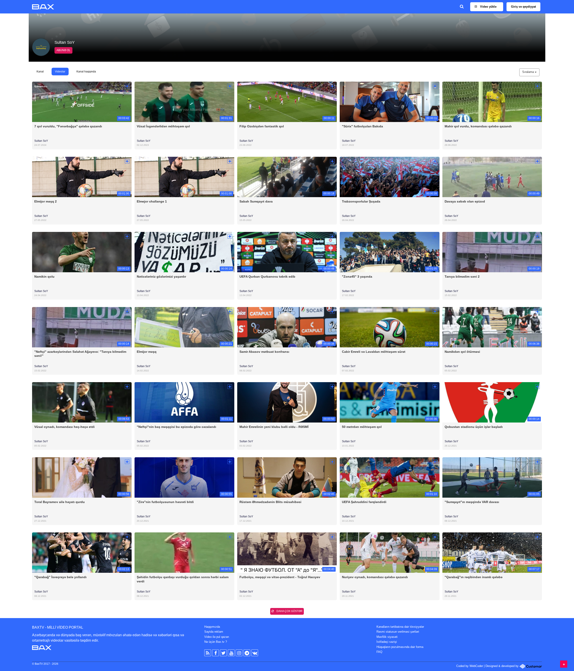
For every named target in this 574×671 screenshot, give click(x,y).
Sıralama (528, 72)
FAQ (379, 652)
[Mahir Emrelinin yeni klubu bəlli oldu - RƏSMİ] (287, 402)
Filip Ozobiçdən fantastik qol (261, 126)
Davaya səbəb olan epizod (465, 201)
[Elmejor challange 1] (184, 176)
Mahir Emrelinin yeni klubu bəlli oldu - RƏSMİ (274, 427)
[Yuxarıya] (563, 664)
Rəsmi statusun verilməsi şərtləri (397, 631)
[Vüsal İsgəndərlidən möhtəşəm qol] (184, 101)
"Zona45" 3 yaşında (357, 276)
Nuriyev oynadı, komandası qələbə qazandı (375, 577)
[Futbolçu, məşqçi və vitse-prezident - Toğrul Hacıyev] (287, 552)
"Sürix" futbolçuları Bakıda (362, 126)
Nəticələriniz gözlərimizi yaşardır (161, 276)
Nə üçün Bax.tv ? (215, 641)
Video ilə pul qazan (216, 636)
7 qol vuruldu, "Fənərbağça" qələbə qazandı (68, 126)
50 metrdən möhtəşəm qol (362, 427)
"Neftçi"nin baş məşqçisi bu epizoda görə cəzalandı (176, 427)
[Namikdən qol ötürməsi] (492, 327)
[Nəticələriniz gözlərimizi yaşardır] (184, 251)
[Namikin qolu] (82, 251)
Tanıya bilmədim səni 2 (462, 276)
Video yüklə (487, 6)
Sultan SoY (41, 140)
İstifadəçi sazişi (386, 641)
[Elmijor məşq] (184, 327)
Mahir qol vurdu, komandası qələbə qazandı (478, 126)
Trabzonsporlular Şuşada (361, 201)
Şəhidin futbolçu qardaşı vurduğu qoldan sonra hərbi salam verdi (182, 579)
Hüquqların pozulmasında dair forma (399, 647)
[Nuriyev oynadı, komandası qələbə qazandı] (389, 552)
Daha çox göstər (289, 611)
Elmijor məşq (147, 351)
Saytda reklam (213, 631)
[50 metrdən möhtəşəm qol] (389, 402)
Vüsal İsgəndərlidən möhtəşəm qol (163, 126)
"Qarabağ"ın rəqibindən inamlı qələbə (473, 577)
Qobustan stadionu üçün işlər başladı (474, 427)
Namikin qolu (44, 276)
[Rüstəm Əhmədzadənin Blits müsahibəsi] (287, 477)
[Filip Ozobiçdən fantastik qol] (287, 101)
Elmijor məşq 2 (45, 201)
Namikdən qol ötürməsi (462, 351)
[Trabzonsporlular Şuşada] (389, 176)
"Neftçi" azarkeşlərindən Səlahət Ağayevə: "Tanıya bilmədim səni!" (80, 353)
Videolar (60, 71)
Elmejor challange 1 (152, 201)
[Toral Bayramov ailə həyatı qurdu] (82, 477)
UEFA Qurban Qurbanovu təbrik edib (267, 276)
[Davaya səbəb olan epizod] (492, 176)
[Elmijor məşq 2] (82, 176)
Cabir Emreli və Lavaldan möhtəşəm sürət (373, 351)
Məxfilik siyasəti (387, 636)
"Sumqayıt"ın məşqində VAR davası (472, 502)
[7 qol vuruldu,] (82, 101)
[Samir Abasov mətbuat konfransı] (287, 327)
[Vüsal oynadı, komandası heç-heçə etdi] (82, 402)
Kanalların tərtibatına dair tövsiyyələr (400, 626)
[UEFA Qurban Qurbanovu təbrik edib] (287, 251)
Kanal (40, 71)
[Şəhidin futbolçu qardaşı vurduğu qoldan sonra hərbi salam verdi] (184, 552)
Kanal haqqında (86, 71)
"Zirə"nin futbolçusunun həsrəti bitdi (165, 502)
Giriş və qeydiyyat (523, 6)
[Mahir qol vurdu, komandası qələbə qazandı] (492, 101)
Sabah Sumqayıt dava (256, 201)
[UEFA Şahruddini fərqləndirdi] (389, 477)
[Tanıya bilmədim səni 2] (492, 251)
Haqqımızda (212, 626)
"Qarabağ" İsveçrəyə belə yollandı (60, 577)
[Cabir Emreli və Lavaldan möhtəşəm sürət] (389, 327)
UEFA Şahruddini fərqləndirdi (364, 502)
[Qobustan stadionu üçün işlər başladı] (492, 402)
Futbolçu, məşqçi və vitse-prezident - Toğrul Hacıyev (279, 577)
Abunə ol (63, 50)
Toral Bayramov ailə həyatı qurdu (59, 502)
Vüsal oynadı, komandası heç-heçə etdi (64, 427)
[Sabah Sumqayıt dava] (287, 176)
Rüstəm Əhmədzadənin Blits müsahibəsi (270, 502)
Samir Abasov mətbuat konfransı (264, 351)
